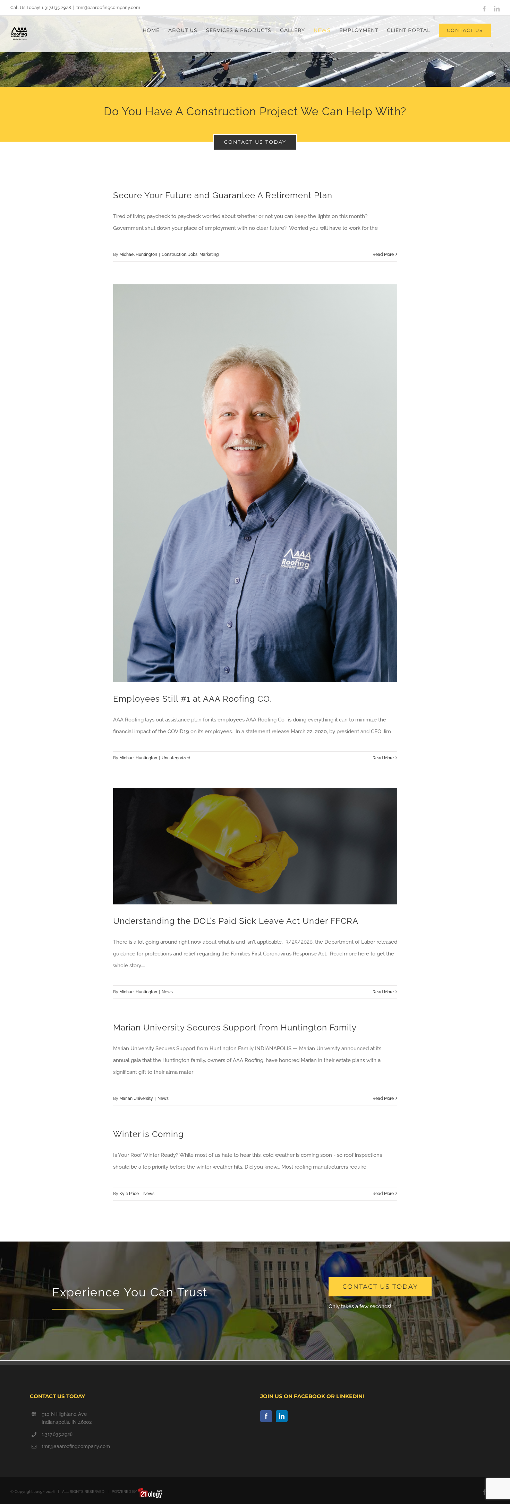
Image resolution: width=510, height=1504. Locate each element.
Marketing (209, 254)
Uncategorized (176, 757)
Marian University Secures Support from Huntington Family (235, 1027)
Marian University (136, 1098)
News (167, 991)
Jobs (192, 254)
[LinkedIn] (282, 1416)
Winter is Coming (148, 1134)
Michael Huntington (138, 254)
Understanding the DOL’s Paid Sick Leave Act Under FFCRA (235, 921)
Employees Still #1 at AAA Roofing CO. (192, 699)
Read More (383, 254)
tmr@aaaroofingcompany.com (108, 7)
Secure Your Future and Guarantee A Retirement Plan (222, 195)
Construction (174, 254)
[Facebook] (266, 1416)
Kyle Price (129, 1193)
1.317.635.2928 (57, 1434)
